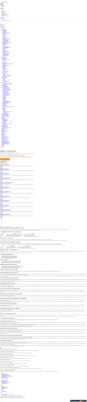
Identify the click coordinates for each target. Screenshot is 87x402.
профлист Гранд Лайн (15, 319)
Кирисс (4, 64)
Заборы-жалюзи (3, 90)
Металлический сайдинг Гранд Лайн (7, 65)
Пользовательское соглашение (5, 377)
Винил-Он (4, 59)
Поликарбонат (3, 52)
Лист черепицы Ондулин (6, 55)
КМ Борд (4, 74)
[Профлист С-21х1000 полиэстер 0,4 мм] (5, 164)
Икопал (4, 34)
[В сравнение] (3, 186)
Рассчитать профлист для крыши (5, 159)
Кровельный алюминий (6, 40)
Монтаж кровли (3, 133)
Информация (1, 372)
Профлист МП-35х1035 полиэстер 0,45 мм (5, 214)
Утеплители (3, 132)
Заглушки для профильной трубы (5, 116)
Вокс (3, 60)
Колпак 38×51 (4, 98)
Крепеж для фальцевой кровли (6, 38)
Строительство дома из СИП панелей (6, 141)
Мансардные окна (4, 122)
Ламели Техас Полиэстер (6, 91)
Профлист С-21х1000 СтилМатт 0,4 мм (4, 169)
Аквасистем (4, 78)
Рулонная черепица (5, 35)
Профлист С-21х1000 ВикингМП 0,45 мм (5, 178)
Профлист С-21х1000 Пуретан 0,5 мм (4, 187)
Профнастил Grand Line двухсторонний (7, 121)
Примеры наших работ (4, 383)
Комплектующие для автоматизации (6, 113)
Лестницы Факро (4, 125)
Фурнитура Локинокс (4, 104)
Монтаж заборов (3, 134)
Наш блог (3, 145)
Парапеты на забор (4, 100)
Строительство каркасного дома (5, 143)
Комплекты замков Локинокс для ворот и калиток (9, 106)
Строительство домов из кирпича (5, 142)
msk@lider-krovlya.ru (2, 18)
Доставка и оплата (4, 1)
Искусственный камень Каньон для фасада (8, 63)
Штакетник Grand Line (5, 86)
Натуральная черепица (4, 50)
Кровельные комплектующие (5, 131)
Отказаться (84, 400)
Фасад (2, 386)
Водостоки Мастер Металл (6, 81)
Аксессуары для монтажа (6, 53)
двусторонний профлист (55, 319)
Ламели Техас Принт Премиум (6, 93)
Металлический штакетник (5, 85)
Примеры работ (3, 135)
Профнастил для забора (4, 87)
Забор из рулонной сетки (4, 118)
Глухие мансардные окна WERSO (7, 127)
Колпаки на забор (4, 97)
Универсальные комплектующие (7, 75)
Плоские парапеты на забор (6, 101)
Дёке (3, 69)
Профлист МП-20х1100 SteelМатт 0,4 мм (5, 196)
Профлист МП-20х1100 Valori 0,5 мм (4, 205)
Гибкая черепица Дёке (5, 33)
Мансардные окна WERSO (5, 126)
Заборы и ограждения (4, 388)
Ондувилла (4, 56)
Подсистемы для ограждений (5, 114)
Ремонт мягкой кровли (4, 136)
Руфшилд (4, 36)
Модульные (4, 96)
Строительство (3, 140)
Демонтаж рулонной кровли (5, 139)
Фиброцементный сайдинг (5, 72)
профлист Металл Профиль (21, 319)
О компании (3, 144)
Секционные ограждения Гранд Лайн (6, 95)
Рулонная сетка (5, 119)
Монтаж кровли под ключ (5, 380)
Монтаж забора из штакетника (5, 382)
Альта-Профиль (5, 58)
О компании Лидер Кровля (5, 373)
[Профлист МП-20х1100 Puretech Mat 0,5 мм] (5, 209)
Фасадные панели (4, 67)
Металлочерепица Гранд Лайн (6, 32)
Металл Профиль (5, 31)
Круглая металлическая (4, 77)
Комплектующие (5, 124)
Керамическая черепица (6, 51)
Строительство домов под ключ (5, 128)
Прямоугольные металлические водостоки (6, 83)
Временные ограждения (4, 108)
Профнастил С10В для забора (6, 88)
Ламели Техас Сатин (5, 92)
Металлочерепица (4, 30)
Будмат (4, 49)
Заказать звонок (3, 19)
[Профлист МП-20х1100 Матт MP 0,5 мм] (5, 200)
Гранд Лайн (4, 45)
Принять (80, 400)
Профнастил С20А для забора (6, 89)
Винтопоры (3, 117)
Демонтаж (3, 138)
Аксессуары (4, 105)
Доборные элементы (4, 29)
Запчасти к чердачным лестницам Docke (7, 123)
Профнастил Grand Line (5, 43)
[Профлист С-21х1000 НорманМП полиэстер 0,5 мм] (6, 182)
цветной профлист (37, 319)
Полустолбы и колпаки (4, 103)
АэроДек (4, 44)
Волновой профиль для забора (5, 102)
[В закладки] (2, 186)
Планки (4, 107)
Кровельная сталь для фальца (6, 39)
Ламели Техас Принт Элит (6, 94)
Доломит (4, 70)
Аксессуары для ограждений (5, 115)
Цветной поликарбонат (5, 54)
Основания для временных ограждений (7, 111)
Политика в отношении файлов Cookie (6, 375)
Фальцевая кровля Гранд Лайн (6, 41)
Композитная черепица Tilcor (6, 47)
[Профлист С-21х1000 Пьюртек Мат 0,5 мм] (5, 191)
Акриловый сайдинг (4, 57)
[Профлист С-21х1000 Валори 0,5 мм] (4, 173)
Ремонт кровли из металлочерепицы (6, 137)
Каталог (1, 384)
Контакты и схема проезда (5, 2)
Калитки (4, 109)
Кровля (2, 28)
